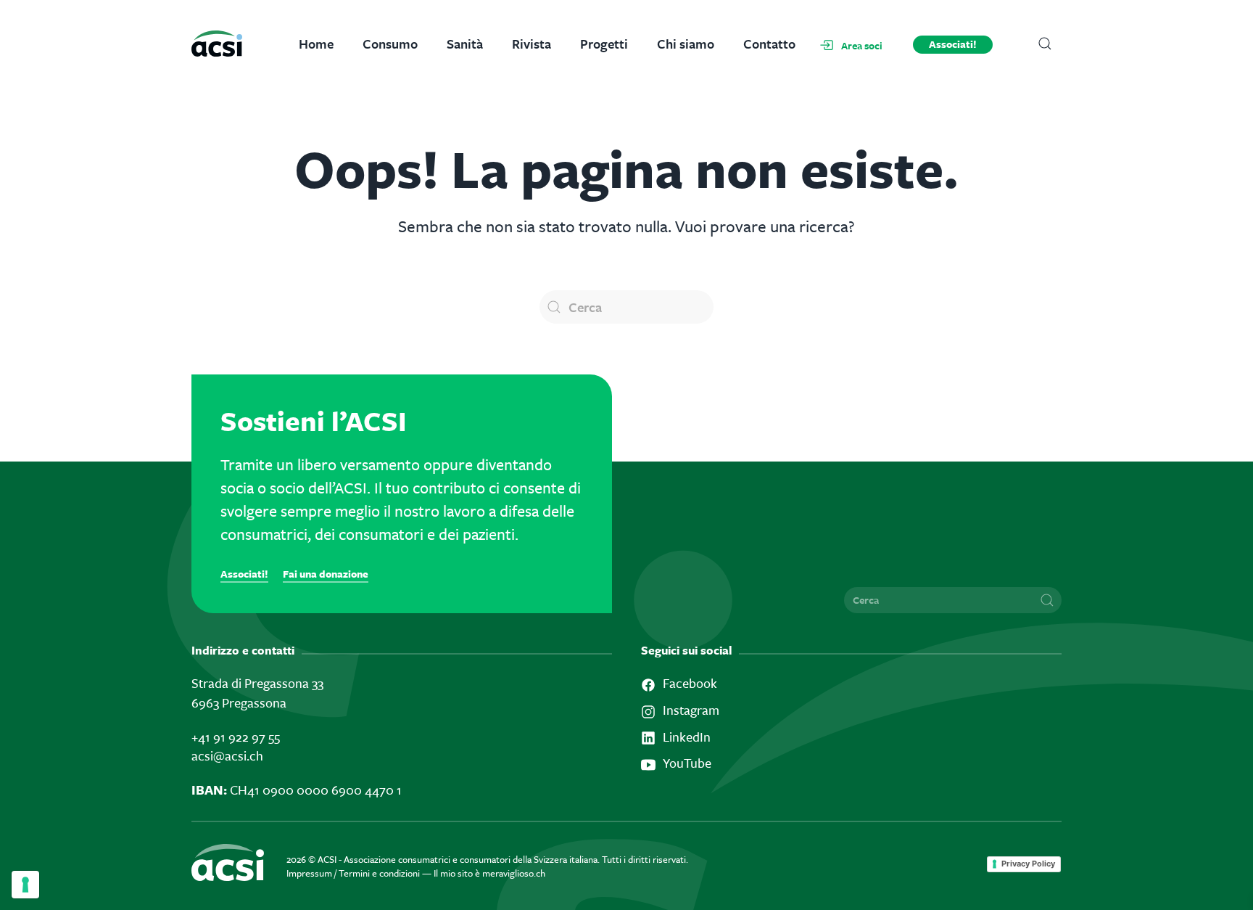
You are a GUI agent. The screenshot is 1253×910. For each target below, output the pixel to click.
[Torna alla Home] (225, 44)
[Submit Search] (1047, 600)
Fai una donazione (325, 573)
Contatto (769, 43)
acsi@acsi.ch (227, 755)
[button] (1045, 44)
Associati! (953, 44)
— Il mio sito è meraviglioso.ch (483, 873)
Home (316, 43)
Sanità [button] (465, 43)
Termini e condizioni (379, 873)
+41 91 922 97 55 (235, 736)
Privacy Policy (1028, 863)
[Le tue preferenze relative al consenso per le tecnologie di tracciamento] (25, 884)
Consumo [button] (390, 43)
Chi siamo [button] (685, 43)
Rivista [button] (531, 43)
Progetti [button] (604, 43)
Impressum (309, 873)
